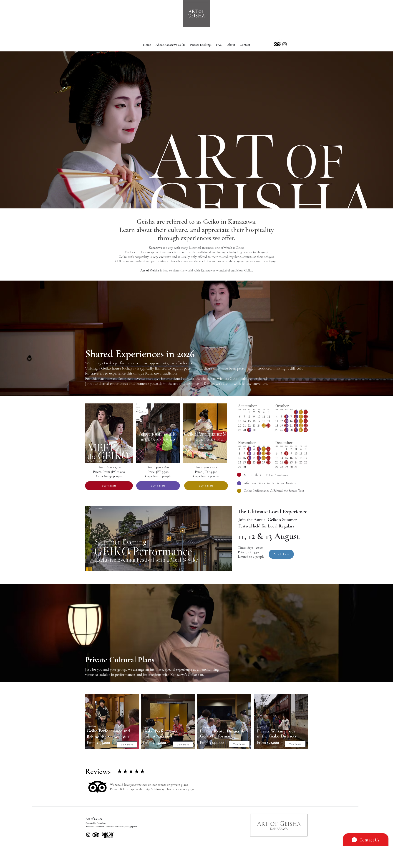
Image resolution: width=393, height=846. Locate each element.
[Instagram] (284, 44)
